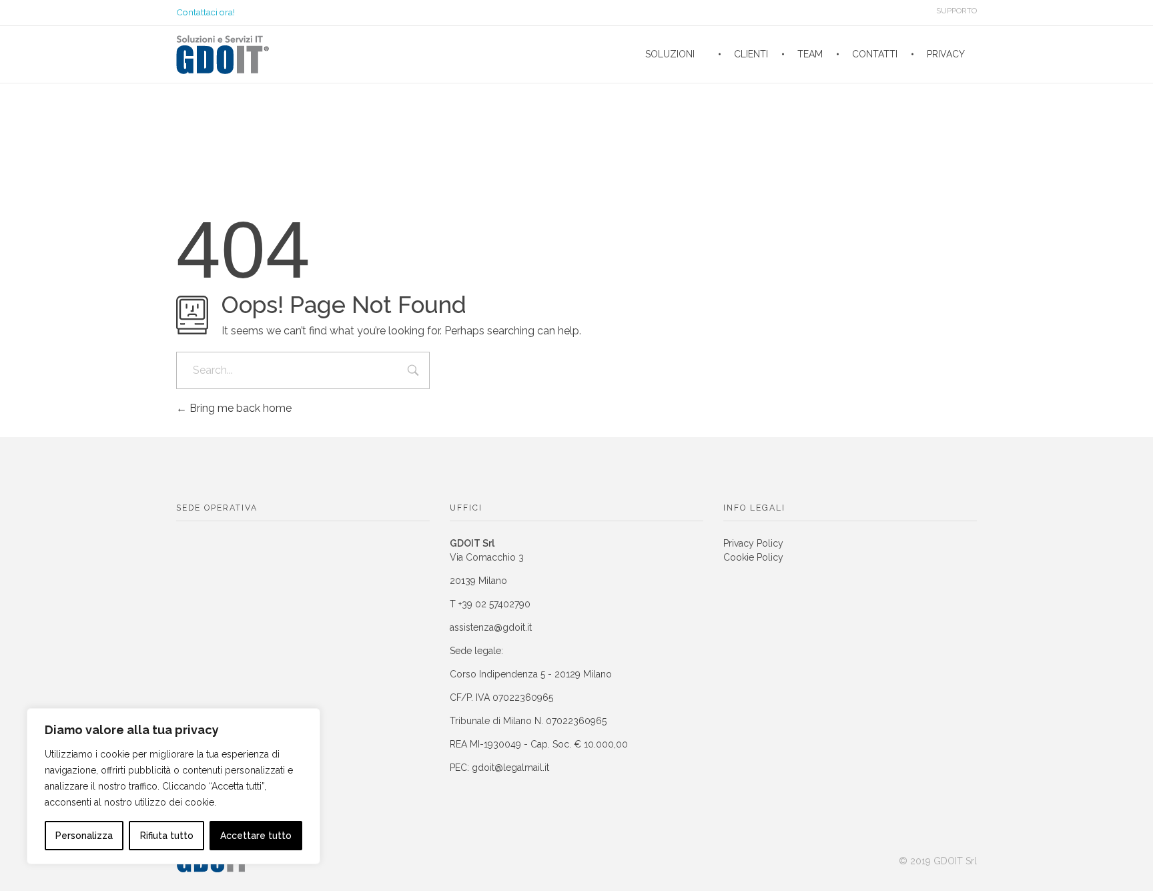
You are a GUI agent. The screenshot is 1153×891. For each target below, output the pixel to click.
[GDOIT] (222, 54)
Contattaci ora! (205, 12)
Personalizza (84, 835)
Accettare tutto (256, 835)
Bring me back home (239, 408)
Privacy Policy (753, 543)
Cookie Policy (753, 557)
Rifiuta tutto (167, 835)
